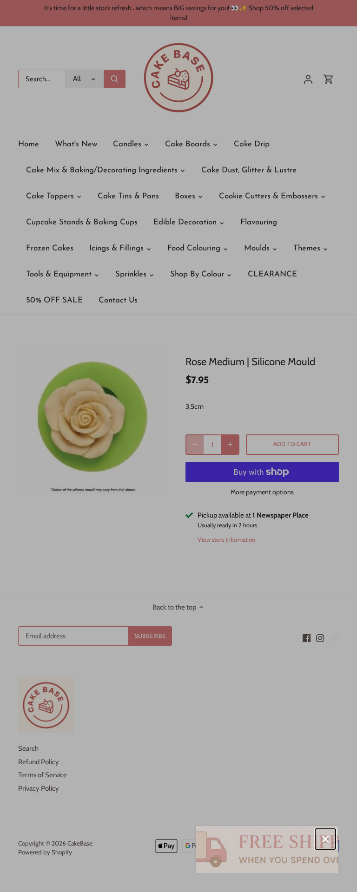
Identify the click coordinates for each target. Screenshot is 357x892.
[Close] (325, 839)
